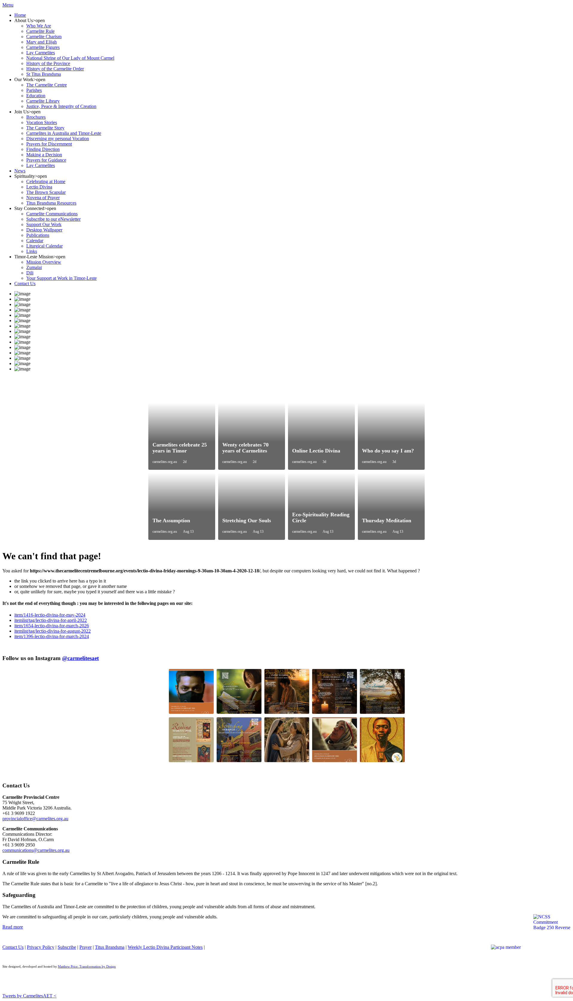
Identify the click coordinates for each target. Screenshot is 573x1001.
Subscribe (67, 947)
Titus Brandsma (109, 947)
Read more (12, 926)
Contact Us (13, 947)
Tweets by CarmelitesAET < (29, 995)
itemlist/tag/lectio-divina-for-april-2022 (50, 620)
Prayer (85, 947)
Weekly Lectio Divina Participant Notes (165, 947)
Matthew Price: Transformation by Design (87, 966)
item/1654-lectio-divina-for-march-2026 (51, 625)
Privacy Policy (40, 947)
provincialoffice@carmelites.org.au (35, 818)
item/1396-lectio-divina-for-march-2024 (51, 636)
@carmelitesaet (80, 658)
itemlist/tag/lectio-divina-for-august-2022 (52, 631)
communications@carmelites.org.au (36, 850)
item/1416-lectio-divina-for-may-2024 (49, 614)
